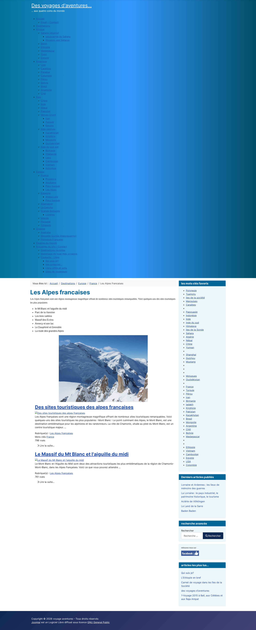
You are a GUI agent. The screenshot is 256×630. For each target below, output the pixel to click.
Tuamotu (191, 294)
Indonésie (191, 315)
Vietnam (190, 450)
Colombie (191, 465)
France (50, 436)
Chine (189, 343)
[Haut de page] (251, 624)
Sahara (190, 333)
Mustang (191, 361)
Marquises (191, 301)
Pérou (189, 393)
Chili (188, 429)
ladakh (189, 404)
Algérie (190, 336)
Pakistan (190, 411)
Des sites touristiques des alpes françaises (84, 407)
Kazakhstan (192, 415)
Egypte (190, 457)
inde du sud (192, 322)
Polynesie (191, 290)
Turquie (190, 390)
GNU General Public (98, 622)
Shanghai (191, 354)
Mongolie (191, 422)
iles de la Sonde (195, 329)
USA (188, 461)
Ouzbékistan (193, 379)
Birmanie (191, 400)
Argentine (191, 425)
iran (188, 397)
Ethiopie (190, 447)
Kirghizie (191, 408)
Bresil (189, 418)
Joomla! (35, 622)
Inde (188, 319)
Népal (189, 340)
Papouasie (191, 311)
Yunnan (190, 347)
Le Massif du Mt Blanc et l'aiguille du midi (82, 454)
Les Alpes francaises (61, 433)
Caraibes (191, 304)
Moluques (191, 375)
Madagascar (193, 436)
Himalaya (191, 326)
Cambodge (192, 454)
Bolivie (189, 432)
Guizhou (190, 358)
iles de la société (195, 297)
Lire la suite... (46, 445)
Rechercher (187, 530)
